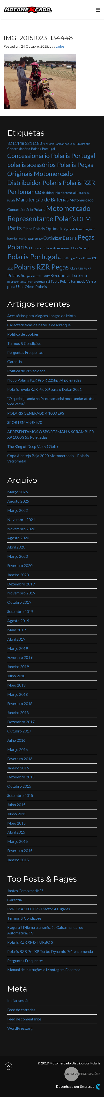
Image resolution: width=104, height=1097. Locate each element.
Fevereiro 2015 (19, 850)
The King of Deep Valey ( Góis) (32, 446)
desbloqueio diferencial (59, 193)
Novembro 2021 (21, 519)
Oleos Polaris (33, 228)
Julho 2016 (16, 740)
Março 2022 (17, 510)
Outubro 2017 (19, 731)
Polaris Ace (35, 248)
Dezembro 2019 (21, 584)
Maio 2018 (16, 685)
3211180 (33, 143)
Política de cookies (23, 334)
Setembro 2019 (20, 611)
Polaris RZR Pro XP (80, 268)
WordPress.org (20, 1028)
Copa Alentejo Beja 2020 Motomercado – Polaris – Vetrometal (49, 458)
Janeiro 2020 (18, 574)
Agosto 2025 (18, 501)
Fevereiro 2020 (19, 565)
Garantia (14, 361)
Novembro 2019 (21, 593)
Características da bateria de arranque (39, 324)
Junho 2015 (16, 813)
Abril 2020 (16, 547)
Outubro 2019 (19, 602)
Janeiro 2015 (18, 859)
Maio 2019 (16, 629)
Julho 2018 (16, 675)
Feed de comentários (24, 1019)
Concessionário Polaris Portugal (31, 149)
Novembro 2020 (21, 528)
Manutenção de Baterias (42, 199)
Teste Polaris (60, 281)
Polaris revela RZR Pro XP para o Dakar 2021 (44, 389)
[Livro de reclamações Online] (82, 1073)
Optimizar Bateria (60, 238)
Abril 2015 (16, 832)
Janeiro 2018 (18, 712)
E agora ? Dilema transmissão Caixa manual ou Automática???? (45, 930)
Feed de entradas (21, 1009)
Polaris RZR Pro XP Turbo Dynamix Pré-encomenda (50, 951)
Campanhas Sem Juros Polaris (72, 143)
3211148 (15, 143)
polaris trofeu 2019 (38, 276)
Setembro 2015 (20, 795)
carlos (60, 46)
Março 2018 (17, 694)
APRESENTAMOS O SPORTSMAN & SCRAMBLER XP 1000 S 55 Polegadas (50, 434)
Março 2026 (17, 491)
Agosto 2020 (18, 537)
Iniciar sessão (18, 1000)
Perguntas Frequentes (25, 352)
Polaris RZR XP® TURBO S (30, 942)
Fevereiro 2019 (19, 657)
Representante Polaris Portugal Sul (28, 281)
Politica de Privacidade (26, 370)
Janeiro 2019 (18, 666)
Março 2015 (17, 841)
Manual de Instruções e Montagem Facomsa (43, 969)
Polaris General (79, 248)
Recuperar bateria (68, 275)
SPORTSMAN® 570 (24, 422)
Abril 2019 (16, 639)
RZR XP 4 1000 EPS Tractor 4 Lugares (38, 908)
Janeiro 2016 (18, 768)
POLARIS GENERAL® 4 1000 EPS (35, 413)
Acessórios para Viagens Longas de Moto (41, 315)
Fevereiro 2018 (19, 703)
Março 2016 (17, 749)
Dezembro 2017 (21, 721)
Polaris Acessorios (56, 248)
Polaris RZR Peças (41, 266)
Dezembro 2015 (21, 777)
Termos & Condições (24, 343)
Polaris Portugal (32, 256)
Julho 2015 (16, 804)
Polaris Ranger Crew (70, 258)
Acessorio (48, 143)
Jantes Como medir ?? (25, 890)
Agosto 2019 (18, 620)
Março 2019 (17, 648)
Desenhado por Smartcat (75, 1086)
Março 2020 (17, 556)
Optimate (54, 228)
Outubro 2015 (19, 786)
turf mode (78, 281)
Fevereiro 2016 (19, 758)
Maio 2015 (16, 823)
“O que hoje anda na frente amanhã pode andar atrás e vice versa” (51, 401)
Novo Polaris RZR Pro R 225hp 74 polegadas (44, 380)
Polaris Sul (16, 275)
